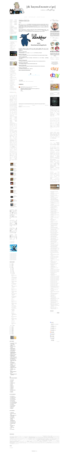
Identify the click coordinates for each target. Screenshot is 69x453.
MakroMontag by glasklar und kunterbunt (47, 439)
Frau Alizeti (24, 31)
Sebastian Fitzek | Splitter (54, 285)
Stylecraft (11, 142)
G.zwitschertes (13, 33)
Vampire (54, 181)
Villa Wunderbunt (13, 147)
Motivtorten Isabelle (17, 440)
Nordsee (15, 131)
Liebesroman (57, 154)
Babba (13, 98)
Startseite (33, 105)
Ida (52, 438)
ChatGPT (16, 100)
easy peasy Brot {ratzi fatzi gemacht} (13, 59)
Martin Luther (52, 111)
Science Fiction (52, 163)
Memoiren (58, 155)
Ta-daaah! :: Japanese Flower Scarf (15, 179)
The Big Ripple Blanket (13, 88)
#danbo (20, 436)
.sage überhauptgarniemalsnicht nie (14, 286)
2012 (11, 330)
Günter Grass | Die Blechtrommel (53, 219)
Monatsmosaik (11, 129)
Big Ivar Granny (12, 67)
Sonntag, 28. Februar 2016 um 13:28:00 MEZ (31, 86)
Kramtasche (15, 123)
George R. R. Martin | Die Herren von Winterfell (54, 209)
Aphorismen (57, 436)
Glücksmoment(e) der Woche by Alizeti (42, 438)
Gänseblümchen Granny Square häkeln (13, 42)
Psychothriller (53, 159)
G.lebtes (15, 23)
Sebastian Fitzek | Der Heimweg (55, 269)
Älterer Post (46, 105)
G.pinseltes (15, 27)
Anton (13, 97)
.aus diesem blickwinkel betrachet (13, 310)
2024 (11, 266)
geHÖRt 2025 (54, 93)
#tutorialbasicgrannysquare (33, 436)
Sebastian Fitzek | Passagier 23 (55, 283)
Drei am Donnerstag (48, 437)
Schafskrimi (58, 161)
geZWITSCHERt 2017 (13, 257)
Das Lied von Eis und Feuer (54, 135)
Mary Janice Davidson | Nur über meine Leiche (54, 238)
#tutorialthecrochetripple (39, 436)
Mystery (58, 143)
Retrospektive (57, 440)
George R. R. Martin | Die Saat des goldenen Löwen (55, 213)
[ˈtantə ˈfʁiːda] (12, 242)
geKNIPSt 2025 (52, 94)
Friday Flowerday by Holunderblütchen (19, 438)
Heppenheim (11, 119)
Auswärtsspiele (19, 437)
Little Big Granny (12, 81)
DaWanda (36, 437)
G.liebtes (15, 24)
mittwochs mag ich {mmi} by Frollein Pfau (37, 442)
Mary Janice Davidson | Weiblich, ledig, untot (54, 241)
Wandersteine (11, 149)
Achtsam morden (53, 132)
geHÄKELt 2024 (13, 210)
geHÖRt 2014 (14, 236)
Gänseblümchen (12, 115)
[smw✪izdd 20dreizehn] (43, 441)
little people (24, 442)
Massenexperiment (57, 178)
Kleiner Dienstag (19, 439)
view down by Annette (55, 442)
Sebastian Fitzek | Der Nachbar (55, 271)
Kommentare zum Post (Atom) (26, 106)
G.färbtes (16, 20)
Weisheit (51, 182)
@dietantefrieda (12, 241)
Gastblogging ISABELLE (32, 438)
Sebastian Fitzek (54, 114)
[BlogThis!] (20, 80)
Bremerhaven (11, 100)
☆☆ (50, 130)
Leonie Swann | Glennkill (54, 230)
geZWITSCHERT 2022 (13, 255)
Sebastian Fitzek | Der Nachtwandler (54, 273)
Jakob (16, 121)
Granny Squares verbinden (12, 43)
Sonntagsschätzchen (21, 441)
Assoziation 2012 (13, 437)
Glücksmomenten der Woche (37, 30)
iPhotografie (12, 442)
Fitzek (10, 109)
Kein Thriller (57, 153)
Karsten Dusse (54, 110)
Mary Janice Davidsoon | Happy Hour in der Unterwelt (55, 248)
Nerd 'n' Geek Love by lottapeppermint (25, 440)
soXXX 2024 (15, 217)
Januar (12, 325)
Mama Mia (15, 126)
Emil (16, 107)
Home (16, 119)
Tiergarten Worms (13, 145)
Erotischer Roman (53, 148)
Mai (11, 269)
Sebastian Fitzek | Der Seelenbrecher (54, 274)
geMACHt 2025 (52, 95)
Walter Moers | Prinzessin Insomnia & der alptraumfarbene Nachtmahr (55, 305)
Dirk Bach (53, 120)
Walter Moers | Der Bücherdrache (53, 295)
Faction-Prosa (51, 149)
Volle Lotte (15, 148)
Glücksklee (11, 114)
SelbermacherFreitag (14, 441)
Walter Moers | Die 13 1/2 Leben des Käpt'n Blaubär (55, 298)
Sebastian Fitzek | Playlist (54, 284)
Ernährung (53, 174)
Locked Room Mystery (53, 155)
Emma (54, 437)
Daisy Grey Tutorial (12, 103)
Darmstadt (15, 103)
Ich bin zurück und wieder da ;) (15, 200)
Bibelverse (11, 99)
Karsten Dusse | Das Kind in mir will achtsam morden (55, 229)
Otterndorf (32, 440)
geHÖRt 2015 (12, 228)
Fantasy (57, 142)
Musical (13, 131)
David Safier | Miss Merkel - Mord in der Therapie (54, 198)
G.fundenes (11, 20)
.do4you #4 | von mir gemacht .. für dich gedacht (14, 304)
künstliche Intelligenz (54, 182)
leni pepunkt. (14, 157)
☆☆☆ (52, 130)
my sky (46, 442)
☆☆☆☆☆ (57, 130)
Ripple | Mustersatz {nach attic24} (12, 49)
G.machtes (11, 25)
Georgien (58, 174)
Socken (11, 141)
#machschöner (28, 436)
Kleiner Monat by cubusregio (25, 439)
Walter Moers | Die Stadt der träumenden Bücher (54, 302)
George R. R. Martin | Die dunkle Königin (54, 207)
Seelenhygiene (12, 140)
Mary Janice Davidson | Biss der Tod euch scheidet (54, 233)
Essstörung (11, 108)
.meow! (12, 298)
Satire (55, 161)
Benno (26, 437)
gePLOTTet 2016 (12, 224)
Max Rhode (55, 112)
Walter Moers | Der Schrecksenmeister (53, 297)
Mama (12, 126)
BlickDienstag (32, 437)
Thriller (57, 144)
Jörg (10, 439)
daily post (11, 155)
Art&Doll (16, 97)
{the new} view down (16, 443)
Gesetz (54, 175)
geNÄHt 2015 (13, 229)
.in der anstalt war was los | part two (13, 306)
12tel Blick (15, 95)
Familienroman (52, 150)
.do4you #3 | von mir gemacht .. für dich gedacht (14, 319)
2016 (11, 267)
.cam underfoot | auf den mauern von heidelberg (13, 297)
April (12, 270)
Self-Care (16, 140)
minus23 (30, 442)
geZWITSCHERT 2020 (13, 253)
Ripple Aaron (12, 86)
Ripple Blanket (12, 136)
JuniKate (58, 438)
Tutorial (11, 146)
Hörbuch (16, 120)
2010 (11, 332)
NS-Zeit (58, 179)
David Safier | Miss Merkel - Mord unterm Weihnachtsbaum (55, 199)
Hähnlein (11, 120)
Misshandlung (55, 179)
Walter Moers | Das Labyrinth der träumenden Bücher (54, 293)
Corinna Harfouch (55, 119)
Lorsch (10, 126)
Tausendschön (11, 144)
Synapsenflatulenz (15, 142)
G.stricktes (12, 31)
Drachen (55, 173)
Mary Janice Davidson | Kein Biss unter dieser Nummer (54, 234)
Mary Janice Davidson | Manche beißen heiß (54, 236)
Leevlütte (14, 125)
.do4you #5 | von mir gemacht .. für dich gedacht (14, 292)
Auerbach (11, 98)
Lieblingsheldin (32, 52)
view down (49, 442)
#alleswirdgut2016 (12, 220)
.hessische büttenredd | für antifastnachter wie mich (14, 314)
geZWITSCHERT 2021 (13, 254)
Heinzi (49, 438)
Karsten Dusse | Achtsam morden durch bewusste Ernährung (54, 225)
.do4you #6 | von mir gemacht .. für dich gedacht (14, 282)
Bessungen (15, 98)
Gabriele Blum (52, 121)
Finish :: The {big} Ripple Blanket (15, 183)
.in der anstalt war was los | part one (13, 308)
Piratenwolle (34, 440)
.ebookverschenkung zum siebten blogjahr (14, 294)
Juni (12, 268)
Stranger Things (14, 141)
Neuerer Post (20, 105)
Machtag (37, 439)
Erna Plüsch (56, 437)
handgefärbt (15, 156)
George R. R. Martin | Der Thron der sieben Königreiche (55, 206)
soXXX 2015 (12, 232)
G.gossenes (11, 21)
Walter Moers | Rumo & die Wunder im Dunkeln (54, 308)
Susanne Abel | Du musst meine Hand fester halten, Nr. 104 (55, 286)
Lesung (16, 125)
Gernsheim (13, 112)
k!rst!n (10, 157)
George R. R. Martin (53, 109)
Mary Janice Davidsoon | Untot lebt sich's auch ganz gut (55, 250)
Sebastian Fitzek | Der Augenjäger (54, 264)
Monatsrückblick (12, 130)
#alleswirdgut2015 (12, 436)
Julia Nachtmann (56, 121)
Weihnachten (15, 149)
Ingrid (54, 438)
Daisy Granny (11, 102)
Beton (28, 437)
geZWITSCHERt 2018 (13, 258)
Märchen (51, 144)
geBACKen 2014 (11, 239)
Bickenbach (15, 99)
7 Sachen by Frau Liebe (47, 436)
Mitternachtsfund (12, 440)
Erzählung (58, 148)
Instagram (11, 121)
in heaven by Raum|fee (18, 442)
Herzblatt (14, 119)
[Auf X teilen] (20, 80)
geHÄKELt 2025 (56, 92)
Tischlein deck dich (53, 326)
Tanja (25, 441)
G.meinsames (12, 26)
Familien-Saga (57, 149)
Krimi (55, 143)
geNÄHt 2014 (13, 234)
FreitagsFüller (12, 438)
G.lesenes (11, 24)
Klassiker (51, 154)
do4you (58, 441)
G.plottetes (11, 28)
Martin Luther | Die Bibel (54, 231)
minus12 (16, 158)
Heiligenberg (15, 118)
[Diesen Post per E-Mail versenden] (19, 80)
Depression (51, 173)
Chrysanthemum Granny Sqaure (12, 71)
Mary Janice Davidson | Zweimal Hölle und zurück (54, 246)
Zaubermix (12, 152)
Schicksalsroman (57, 162)
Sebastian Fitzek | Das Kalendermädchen (54, 262)
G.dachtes (15, 19)
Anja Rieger (54, 436)
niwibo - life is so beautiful (54, 324)
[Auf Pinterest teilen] (22, 80)
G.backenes (11, 19)
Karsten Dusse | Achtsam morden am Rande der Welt (54, 223)
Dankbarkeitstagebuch (30, 81)
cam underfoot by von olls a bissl (52, 441)
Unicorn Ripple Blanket (13, 89)
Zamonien (54, 138)
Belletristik (52, 140)
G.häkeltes (15, 21)
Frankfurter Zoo (14, 110)
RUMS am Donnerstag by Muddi (44, 440)
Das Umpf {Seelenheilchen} (13, 104)
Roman (54, 144)
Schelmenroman (52, 162)
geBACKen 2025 (52, 92)
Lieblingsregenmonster (23, 24)
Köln (14, 124)
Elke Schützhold (57, 120)
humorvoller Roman (54, 168)
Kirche (58, 177)
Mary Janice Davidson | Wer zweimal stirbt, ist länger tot (54, 245)
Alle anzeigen (58, 341)
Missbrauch (51, 179)
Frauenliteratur (57, 151)
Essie (58, 437)
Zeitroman (51, 164)
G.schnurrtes (15, 28)
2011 (11, 331)
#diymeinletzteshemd (24, 436)
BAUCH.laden (22, 437)
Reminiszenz (53, 440)
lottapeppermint (23, 86)
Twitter (13, 146)
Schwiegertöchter (12, 139)
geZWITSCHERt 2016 (13, 256)
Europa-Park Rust (14, 108)
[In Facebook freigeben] (21, 80)
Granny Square (15, 114)
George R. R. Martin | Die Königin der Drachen (54, 211)
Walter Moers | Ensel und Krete (55, 303)
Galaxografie (26, 438)
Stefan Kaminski (56, 126)
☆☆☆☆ (54, 130)
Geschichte (51, 175)
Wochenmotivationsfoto (35, 441)
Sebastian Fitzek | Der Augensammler (54, 266)
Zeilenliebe (15, 152)
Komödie (54, 154)
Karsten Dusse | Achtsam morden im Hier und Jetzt (54, 227)
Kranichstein (11, 124)
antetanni (52, 322)
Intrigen (54, 177)
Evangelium (56, 174)
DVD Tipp (25, 52)
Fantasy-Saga (57, 150)
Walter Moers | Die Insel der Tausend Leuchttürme (54, 300)
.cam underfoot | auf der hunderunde (13, 284)
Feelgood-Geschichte (52, 151)
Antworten (22, 91)
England (51, 174)
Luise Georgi (55, 122)
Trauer (16, 145)
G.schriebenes (12, 29)
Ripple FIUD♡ (12, 87)
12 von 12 (11, 95)
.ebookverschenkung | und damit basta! (14, 277)
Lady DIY (34, 439)
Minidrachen (57, 439)
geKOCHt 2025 (57, 94)
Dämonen (58, 173)
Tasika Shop (29, 441)
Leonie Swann (57, 110)
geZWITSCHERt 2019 (13, 259)
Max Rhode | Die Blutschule (54, 251)
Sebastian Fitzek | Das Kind (54, 263)
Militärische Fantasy (54, 156)
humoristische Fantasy (53, 167)
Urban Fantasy (56, 163)
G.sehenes (15, 29)
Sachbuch (56, 140)
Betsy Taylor (52, 134)
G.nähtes (12, 27)
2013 (11, 329)
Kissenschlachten (14, 439)
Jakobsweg (56, 177)
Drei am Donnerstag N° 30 (15, 187)
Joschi (56, 438)
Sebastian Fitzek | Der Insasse (55, 270)
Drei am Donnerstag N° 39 (15, 196)
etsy (12, 156)
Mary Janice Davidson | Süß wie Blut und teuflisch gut (54, 240)
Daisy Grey (15, 102)
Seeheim (16, 139)
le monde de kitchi (53, 328)
